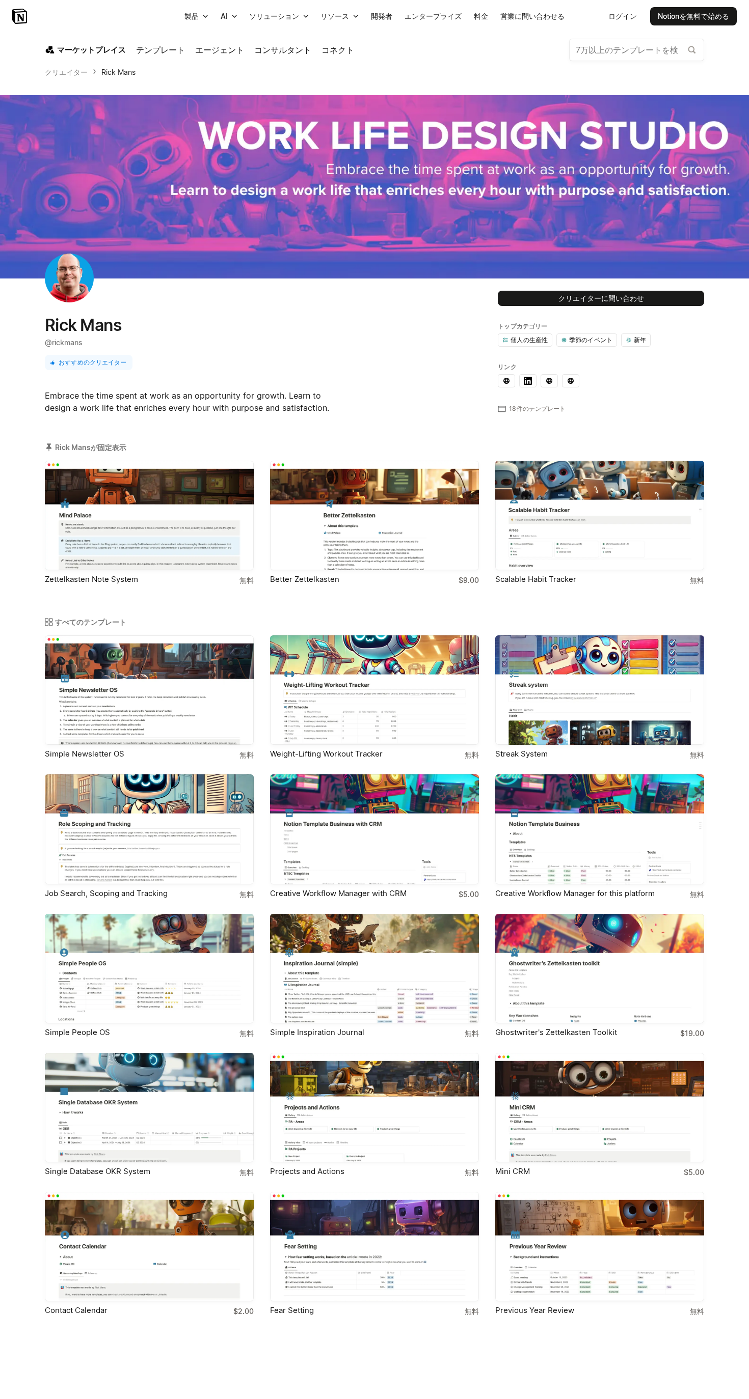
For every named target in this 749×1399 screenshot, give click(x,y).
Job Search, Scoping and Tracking (106, 893)
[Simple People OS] (149, 968)
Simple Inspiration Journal (317, 1032)
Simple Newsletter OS (84, 754)
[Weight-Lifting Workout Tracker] (374, 690)
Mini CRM (512, 1171)
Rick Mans (118, 72)
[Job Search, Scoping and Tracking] (149, 829)
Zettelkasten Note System (91, 579)
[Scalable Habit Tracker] (599, 515)
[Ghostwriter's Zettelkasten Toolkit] (599, 968)
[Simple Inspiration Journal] (374, 968)
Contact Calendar (76, 1310)
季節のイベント (590, 340)
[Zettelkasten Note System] (149, 515)
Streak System (521, 754)
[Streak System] (599, 690)
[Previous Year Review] (599, 1246)
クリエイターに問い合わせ (601, 298)
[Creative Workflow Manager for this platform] (599, 829)
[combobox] (636, 50)
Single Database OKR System (97, 1171)
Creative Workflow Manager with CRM (338, 893)
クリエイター (66, 72)
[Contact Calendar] (149, 1246)
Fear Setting (292, 1310)
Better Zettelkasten (304, 579)
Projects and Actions (307, 1171)
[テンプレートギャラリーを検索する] (692, 50)
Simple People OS (77, 1032)
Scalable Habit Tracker (535, 579)
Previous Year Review (534, 1310)
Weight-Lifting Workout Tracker (326, 754)
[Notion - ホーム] (20, 16)
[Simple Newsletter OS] (149, 690)
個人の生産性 (529, 340)
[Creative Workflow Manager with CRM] (374, 829)
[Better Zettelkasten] (374, 515)
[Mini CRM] (599, 1107)
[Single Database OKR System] (149, 1107)
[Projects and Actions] (374, 1107)
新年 (640, 340)
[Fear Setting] (374, 1246)
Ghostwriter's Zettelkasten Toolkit (556, 1032)
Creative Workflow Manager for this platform (575, 893)
